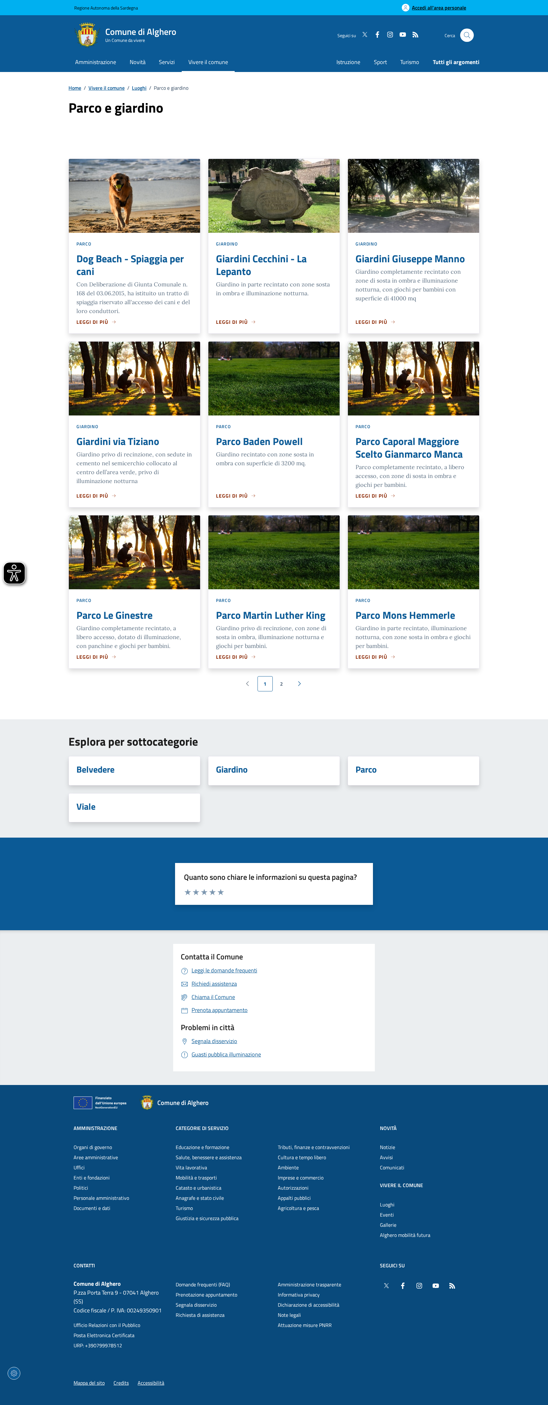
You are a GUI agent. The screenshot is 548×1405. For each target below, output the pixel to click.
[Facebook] (375, 35)
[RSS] (413, 35)
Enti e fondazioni (92, 1177)
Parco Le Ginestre (114, 615)
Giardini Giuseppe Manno (410, 258)
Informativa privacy (299, 1294)
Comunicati (392, 1167)
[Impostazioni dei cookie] (14, 1373)
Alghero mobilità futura (405, 1235)
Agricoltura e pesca (298, 1208)
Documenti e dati (92, 1208)
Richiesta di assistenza (200, 1315)
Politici (81, 1188)
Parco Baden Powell (259, 441)
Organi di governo (93, 1147)
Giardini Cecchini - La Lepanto (261, 265)
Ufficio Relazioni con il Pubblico (107, 1325)
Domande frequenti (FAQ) (203, 1284)
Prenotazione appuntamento (206, 1294)
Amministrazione (95, 1128)
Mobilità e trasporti (196, 1177)
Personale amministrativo (101, 1198)
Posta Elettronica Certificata (104, 1335)
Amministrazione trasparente (309, 1284)
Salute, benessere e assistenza (209, 1157)
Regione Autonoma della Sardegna (106, 7)
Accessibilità (151, 1383)
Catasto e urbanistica (198, 1188)
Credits (121, 1383)
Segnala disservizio (196, 1305)
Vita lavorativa (191, 1167)
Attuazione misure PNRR (305, 1325)
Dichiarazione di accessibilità (308, 1305)
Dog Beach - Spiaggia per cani (130, 265)
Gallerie (388, 1225)
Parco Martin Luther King (270, 615)
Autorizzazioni (293, 1188)
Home (74, 88)
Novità (388, 1128)
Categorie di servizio (202, 1128)
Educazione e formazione (202, 1147)
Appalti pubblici (294, 1198)
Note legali (289, 1315)
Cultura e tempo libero (302, 1157)
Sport (380, 62)
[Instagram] (387, 35)
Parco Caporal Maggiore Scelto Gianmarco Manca (409, 447)
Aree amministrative (96, 1157)
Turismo (409, 62)
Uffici (79, 1167)
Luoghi (139, 88)
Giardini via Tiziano (117, 441)
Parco (83, 243)
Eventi (387, 1215)
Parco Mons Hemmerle (405, 615)
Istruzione (348, 62)
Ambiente (288, 1167)
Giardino (227, 243)
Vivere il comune (106, 88)
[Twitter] (362, 35)
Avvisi (386, 1157)
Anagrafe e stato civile (200, 1198)
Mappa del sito (89, 1383)
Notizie (387, 1147)
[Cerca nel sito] (467, 35)
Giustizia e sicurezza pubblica (207, 1218)
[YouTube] (400, 35)
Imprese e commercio (300, 1177)
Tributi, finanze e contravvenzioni (314, 1147)
